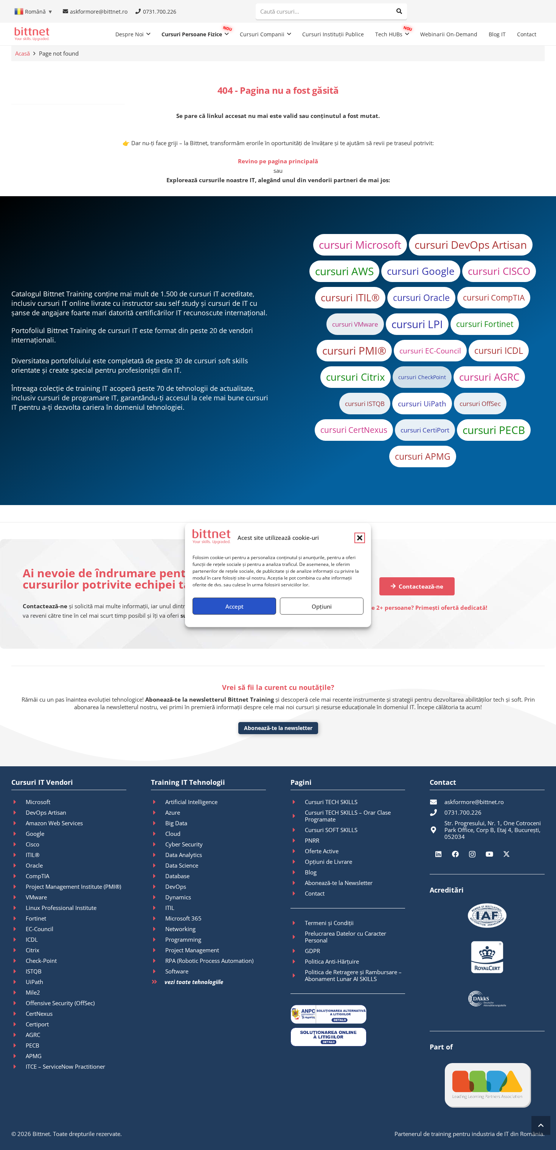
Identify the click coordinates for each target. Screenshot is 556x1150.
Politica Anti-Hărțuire (332, 961)
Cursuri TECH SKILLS (331, 802)
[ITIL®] (18, 854)
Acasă (22, 53)
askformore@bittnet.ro (474, 802)
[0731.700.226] (437, 812)
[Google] (18, 833)
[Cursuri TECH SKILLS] (297, 801)
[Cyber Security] (158, 844)
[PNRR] (297, 840)
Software (176, 971)
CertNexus (39, 1013)
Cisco (32, 844)
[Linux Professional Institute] (18, 907)
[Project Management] (158, 950)
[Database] (158, 876)
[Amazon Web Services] (18, 823)
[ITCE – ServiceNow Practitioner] (18, 1066)
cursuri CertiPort (425, 430)
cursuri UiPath (422, 403)
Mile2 (33, 992)
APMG (34, 1056)
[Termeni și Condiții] (297, 922)
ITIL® (32, 855)
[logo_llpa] (487, 1085)
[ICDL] (18, 939)
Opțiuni (322, 606)
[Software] (158, 971)
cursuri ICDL (498, 350)
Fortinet (36, 918)
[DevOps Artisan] (18, 812)
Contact (315, 893)
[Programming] (158, 939)
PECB (32, 1045)
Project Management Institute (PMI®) (73, 886)
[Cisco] (18, 844)
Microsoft (38, 802)
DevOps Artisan (46, 812)
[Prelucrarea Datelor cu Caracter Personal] (297, 936)
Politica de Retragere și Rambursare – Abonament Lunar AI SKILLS (353, 975)
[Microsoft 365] (158, 918)
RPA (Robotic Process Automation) (209, 960)
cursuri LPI (417, 324)
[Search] (399, 11)
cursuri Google (421, 271)
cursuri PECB (494, 430)
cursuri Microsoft (360, 244)
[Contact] (297, 893)
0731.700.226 (462, 812)
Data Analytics (183, 855)
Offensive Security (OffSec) (60, 1003)
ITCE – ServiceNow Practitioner (65, 1066)
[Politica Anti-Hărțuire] (297, 961)
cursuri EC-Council (430, 350)
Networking (180, 929)
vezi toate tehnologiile (194, 982)
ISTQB (34, 971)
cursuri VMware (355, 324)
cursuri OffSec (480, 403)
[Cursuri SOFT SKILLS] (297, 829)
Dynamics (178, 897)
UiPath (34, 982)
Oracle (34, 865)
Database (177, 876)
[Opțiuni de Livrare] (297, 861)
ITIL (169, 907)
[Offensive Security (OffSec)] (18, 1003)
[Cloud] (158, 833)
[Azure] (158, 812)
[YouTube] (489, 854)
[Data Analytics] (158, 854)
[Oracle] (18, 865)
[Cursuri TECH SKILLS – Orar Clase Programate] (297, 815)
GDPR (312, 951)
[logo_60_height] (31, 34)
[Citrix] (18, 950)
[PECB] (18, 1045)
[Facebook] (455, 854)
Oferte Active (322, 851)
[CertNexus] (18, 1013)
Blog (311, 872)
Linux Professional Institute (61, 907)
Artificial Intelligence (191, 802)
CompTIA (37, 876)
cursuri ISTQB (365, 403)
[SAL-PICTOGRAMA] (347, 1014)
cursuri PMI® (354, 350)
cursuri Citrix (355, 376)
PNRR (312, 840)
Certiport (37, 1024)
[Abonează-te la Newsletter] (297, 882)
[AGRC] (18, 1034)
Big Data (176, 823)
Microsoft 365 (183, 918)
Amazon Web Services (54, 823)
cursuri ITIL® (350, 297)
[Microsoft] (18, 801)
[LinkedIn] (438, 854)
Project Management (192, 950)
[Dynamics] (158, 897)
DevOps (175, 886)
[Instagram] (472, 854)
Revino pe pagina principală (278, 161)
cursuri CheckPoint (422, 377)
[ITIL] (158, 907)
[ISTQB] (18, 971)
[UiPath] (18, 981)
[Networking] (158, 928)
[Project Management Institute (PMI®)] (18, 886)
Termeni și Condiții (329, 923)
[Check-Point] (18, 960)
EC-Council (39, 929)
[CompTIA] (18, 876)
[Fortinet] (18, 918)
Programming (183, 939)
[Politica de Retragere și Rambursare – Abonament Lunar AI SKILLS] (297, 975)
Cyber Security (184, 844)
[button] (359, 537)
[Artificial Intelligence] (158, 801)
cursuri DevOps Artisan (471, 244)
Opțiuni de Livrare (328, 861)
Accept (234, 606)
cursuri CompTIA (494, 297)
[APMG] (18, 1055)
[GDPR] (297, 950)
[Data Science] (158, 865)
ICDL (32, 939)
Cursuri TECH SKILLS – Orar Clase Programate (348, 816)
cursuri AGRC (489, 376)
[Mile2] (18, 992)
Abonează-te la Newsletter (339, 883)
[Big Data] (158, 823)
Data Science (181, 865)
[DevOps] (158, 886)
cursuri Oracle (421, 297)
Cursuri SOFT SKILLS (331, 830)
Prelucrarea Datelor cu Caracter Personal (345, 937)
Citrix (32, 950)
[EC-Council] (18, 928)
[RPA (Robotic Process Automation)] (158, 960)
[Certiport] (18, 1024)
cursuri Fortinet (484, 324)
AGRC (33, 1034)
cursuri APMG (422, 456)
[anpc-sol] (347, 1037)
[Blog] (297, 872)
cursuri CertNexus (353, 430)
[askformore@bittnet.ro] (437, 801)
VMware (36, 897)
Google (35, 833)
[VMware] (18, 897)
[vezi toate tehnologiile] (158, 982)
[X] (506, 854)
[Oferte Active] (297, 851)
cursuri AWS (344, 271)
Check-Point (41, 960)
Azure (172, 812)
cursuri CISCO (499, 271)
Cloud (172, 833)
